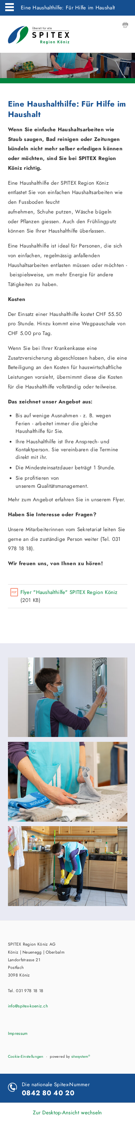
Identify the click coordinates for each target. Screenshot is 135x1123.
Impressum (18, 1033)
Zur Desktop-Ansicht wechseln (67, 1112)
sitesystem (80, 1056)
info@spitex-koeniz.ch (28, 1006)
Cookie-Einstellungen (26, 1056)
